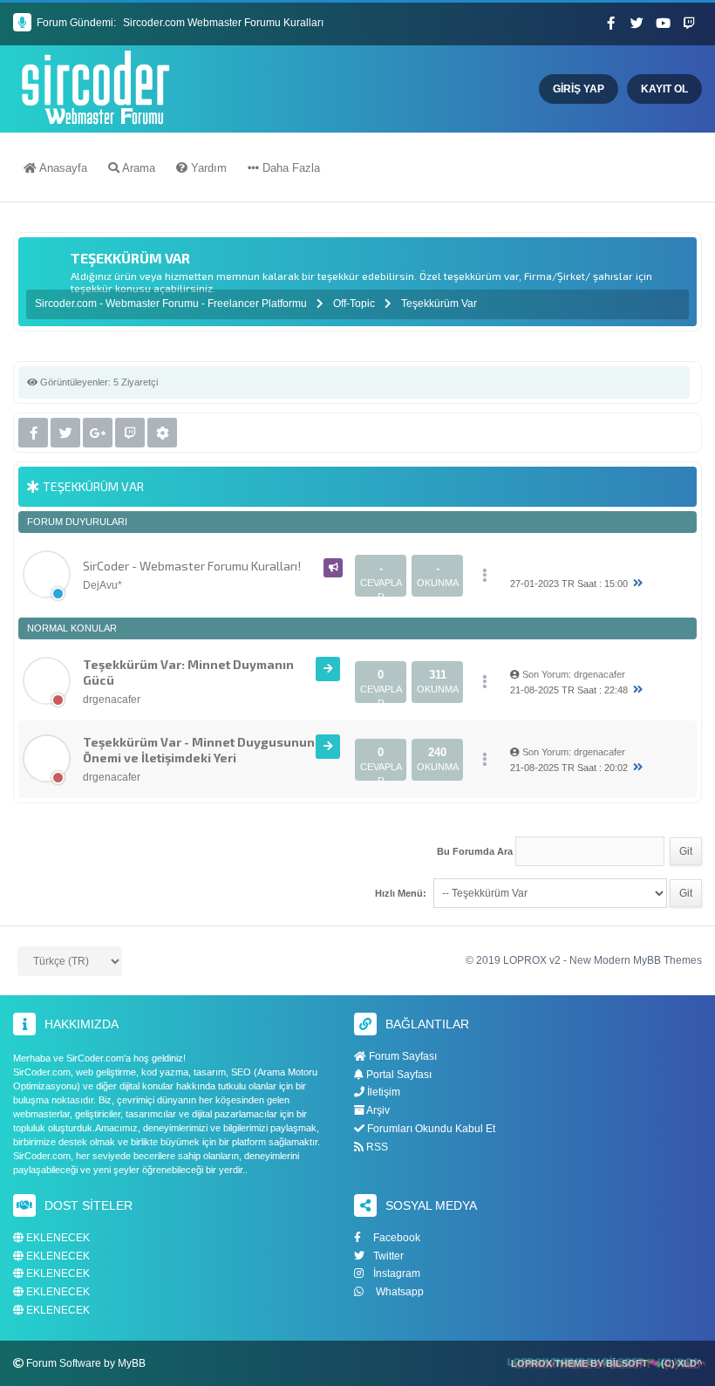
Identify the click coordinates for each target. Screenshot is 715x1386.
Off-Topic (354, 303)
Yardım (207, 167)
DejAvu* (102, 585)
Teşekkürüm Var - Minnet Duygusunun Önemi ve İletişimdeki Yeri (199, 749)
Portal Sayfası (398, 1075)
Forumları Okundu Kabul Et (429, 1129)
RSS (376, 1147)
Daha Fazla (289, 167)
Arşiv (377, 1110)
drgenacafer (111, 699)
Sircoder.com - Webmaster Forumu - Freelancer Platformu (172, 303)
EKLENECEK (57, 1238)
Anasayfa (62, 167)
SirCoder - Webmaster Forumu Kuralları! (192, 565)
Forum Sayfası (401, 1056)
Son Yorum (545, 674)
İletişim (382, 1092)
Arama (137, 167)
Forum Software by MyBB (86, 1363)
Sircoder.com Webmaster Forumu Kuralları (223, 23)
